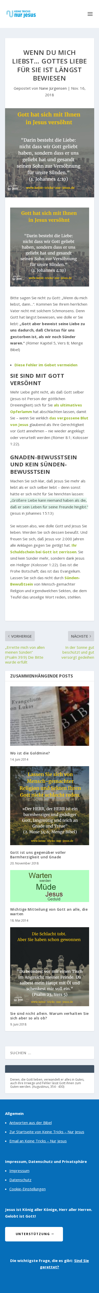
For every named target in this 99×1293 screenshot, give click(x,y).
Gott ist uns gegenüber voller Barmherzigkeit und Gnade (38, 854)
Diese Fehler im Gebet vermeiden (45, 364)
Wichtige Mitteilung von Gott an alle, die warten (49, 911)
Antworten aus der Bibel (30, 1122)
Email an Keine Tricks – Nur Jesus (38, 1140)
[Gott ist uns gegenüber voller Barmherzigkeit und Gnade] (49, 805)
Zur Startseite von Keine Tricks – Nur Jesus (46, 1131)
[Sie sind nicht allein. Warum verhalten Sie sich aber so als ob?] (49, 966)
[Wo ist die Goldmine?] (49, 716)
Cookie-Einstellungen (27, 1188)
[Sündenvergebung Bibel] (49, 285)
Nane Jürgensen (53, 88)
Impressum (19, 1170)
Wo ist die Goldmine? (30, 753)
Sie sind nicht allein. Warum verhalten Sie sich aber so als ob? (49, 1015)
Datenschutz (20, 1179)
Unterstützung (33, 1234)
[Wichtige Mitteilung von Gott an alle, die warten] (49, 886)
